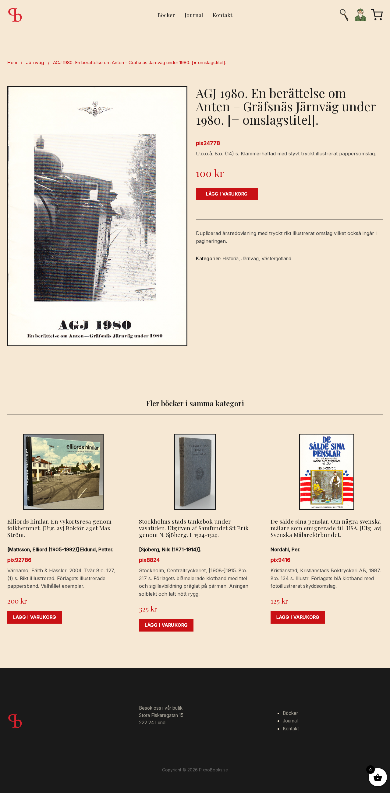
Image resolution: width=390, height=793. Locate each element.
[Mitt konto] (360, 15)
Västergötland (276, 258)
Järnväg (35, 62)
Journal (194, 14)
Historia (230, 258)
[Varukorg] (377, 15)
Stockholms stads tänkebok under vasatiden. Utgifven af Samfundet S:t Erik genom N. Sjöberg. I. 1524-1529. (194, 527)
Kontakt (222, 14)
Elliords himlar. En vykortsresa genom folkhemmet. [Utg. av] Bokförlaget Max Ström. (59, 527)
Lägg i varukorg (227, 193)
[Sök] (344, 15)
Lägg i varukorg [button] (34, 617)
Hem (12, 62)
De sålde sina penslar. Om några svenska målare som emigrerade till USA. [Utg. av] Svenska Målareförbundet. (326, 527)
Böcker (166, 14)
